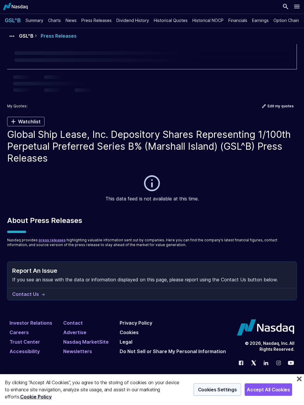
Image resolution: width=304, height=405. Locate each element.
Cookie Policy (36, 397)
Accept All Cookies (268, 390)
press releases (52, 240)
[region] (152, 389)
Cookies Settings (217, 390)
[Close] (299, 379)
